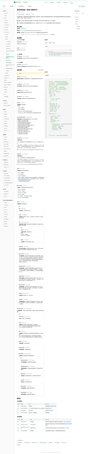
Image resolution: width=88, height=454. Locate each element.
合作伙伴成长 (65, 2)
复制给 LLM (28, 14)
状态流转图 (27, 181)
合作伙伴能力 (58, 2)
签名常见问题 (50, 410)
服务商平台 (24, 178)
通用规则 (11, 6)
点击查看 (52, 34)
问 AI (32, 14)
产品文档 (4, 6)
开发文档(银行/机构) (43, 442)
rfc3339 (23, 145)
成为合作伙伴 (52, 2)
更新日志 (29, 6)
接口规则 (49, 408)
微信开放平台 (57, 442)
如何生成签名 (68, 421)
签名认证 (20, 43)
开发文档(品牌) (27, 442)
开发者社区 (51, 442)
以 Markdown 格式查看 (20, 14)
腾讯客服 (18, 444)
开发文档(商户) (19, 442)
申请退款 (26, 58)
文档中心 (71, 2)
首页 (46, 2)
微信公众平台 (64, 442)
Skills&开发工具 (21, 6)
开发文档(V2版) (34, 442)
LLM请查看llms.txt (20, 440)
